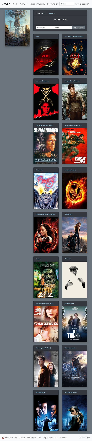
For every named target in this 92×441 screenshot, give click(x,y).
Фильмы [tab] (41, 13)
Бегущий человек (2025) (73, 125)
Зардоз (38, 259)
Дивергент (68, 214)
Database (31, 437)
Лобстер (68, 259)
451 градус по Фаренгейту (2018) (74, 36)
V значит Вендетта (42, 81)
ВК (16, 437)
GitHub (22, 437)
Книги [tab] (52, 13)
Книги (15, 4)
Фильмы (24, 4)
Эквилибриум (40, 392)
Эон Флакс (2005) (71, 392)
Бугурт (6, 3)
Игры (32, 4)
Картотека (52, 4)
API (39, 437)
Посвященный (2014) (43, 348)
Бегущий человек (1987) (44, 125)
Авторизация (81, 4)
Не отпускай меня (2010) (44, 303)
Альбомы (41, 4)
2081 (37, 36)
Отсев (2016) (69, 303)
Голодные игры (70, 170)
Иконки (63, 437)
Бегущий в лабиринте (72, 81)
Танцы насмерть (70, 348)
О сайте (9, 437)
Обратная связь (50, 437)
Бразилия (39, 170)
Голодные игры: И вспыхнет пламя (45, 214)
